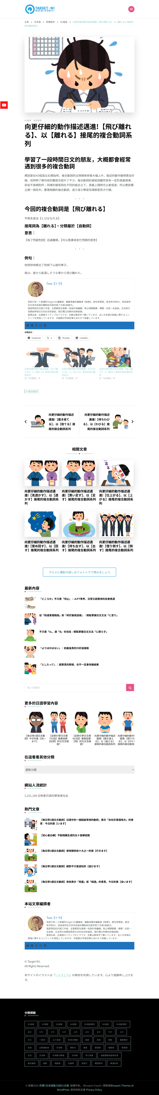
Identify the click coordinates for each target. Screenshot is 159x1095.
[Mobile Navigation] (131, 9)
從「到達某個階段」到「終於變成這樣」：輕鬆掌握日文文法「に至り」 (79, 615)
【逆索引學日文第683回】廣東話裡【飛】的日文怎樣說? (81, 740)
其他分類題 (73, 1039)
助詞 (99, 1039)
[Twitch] (40, 325)
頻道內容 (114, 1063)
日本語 (75, 1055)
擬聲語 (111, 1047)
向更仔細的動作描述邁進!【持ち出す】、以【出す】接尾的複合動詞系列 (79, 546)
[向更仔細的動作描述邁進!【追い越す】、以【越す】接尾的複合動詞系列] (116, 357)
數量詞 (125, 1047)
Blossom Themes (121, 1085)
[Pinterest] (32, 325)
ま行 (99, 1032)
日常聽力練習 (58, 1055)
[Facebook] (36, 325)
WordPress (63, 1089)
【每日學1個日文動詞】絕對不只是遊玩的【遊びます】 (70, 866)
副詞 (87, 1039)
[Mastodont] (45, 325)
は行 (87, 1032)
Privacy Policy (94, 1089)
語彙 (45, 1063)
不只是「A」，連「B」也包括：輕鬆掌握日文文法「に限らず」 (73, 631)
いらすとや (62, 975)
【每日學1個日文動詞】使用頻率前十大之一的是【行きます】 (74, 851)
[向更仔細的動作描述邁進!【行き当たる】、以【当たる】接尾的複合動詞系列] (79, 357)
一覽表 (42, 1039)
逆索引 (84, 1063)
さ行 (53, 1032)
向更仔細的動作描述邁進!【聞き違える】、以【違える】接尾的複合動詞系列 (104, 740)
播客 (85, 1047)
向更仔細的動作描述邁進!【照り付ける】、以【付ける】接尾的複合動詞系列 (128, 740)
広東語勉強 (44, 1047)
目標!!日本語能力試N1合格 (54, 1085)
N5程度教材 (121, 1024)
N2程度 (28, 120)
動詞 (110, 1039)
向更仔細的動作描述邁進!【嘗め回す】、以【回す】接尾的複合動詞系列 (42, 546)
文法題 (42, 1055)
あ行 (30, 1032)
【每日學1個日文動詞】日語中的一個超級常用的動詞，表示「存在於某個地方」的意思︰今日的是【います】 (86, 821)
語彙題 (58, 1063)
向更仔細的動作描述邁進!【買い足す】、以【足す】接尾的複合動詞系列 (79, 495)
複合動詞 (38, 120)
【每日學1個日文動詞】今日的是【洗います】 (35, 738)
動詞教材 (124, 1039)
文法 (30, 1055)
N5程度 (105, 1024)
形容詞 (59, 1047)
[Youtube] (27, 325)
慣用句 (73, 1047)
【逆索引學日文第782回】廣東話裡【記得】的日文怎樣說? (58, 740)
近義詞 (71, 1063)
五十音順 (56, 1039)
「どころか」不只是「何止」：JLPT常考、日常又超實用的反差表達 (77, 599)
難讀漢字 (99, 1063)
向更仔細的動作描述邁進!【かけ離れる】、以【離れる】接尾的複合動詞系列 (41, 372)
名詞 (30, 1047)
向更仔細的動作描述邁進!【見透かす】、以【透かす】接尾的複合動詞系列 (42, 497)
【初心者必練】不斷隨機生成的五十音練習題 (65, 835)
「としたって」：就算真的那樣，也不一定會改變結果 (69, 664)
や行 (110, 1032)
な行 (76, 1032)
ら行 (122, 1032)
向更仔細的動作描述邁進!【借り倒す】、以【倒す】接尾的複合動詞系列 (116, 546)
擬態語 (98, 1047)
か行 (41, 1032)
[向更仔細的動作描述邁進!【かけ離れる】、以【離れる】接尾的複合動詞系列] (42, 357)
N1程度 (31, 1024)
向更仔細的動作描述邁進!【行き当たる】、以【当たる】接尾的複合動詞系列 (78, 372)
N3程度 (59, 1024)
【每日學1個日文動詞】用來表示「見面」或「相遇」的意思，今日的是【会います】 (86, 881)
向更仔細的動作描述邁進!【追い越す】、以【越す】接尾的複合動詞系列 (116, 372)
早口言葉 (89, 1055)
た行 (64, 1032)
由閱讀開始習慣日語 (109, 1055)
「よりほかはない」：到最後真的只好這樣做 (64, 648)
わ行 (30, 1039)
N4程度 (73, 1024)
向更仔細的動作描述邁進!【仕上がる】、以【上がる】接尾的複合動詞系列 (116, 497)
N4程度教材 (89, 1024)
